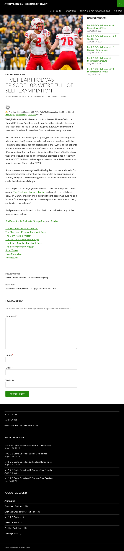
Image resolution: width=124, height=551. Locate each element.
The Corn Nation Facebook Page (22, 239)
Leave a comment (59, 96)
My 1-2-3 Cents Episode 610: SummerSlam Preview (100, 70)
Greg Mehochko (38, 96)
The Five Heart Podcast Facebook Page (25, 232)
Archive (8, 500)
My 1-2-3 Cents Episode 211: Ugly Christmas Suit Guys (30, 287)
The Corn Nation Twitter (18, 235)
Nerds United (70, 11)
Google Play (39, 221)
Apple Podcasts (24, 221)
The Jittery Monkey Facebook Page (23, 242)
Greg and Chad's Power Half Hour (20, 511)
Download (32, 114)
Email (9, 367)
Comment (11, 315)
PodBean (10, 221)
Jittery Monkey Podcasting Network (26, 3)
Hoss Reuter (11, 257)
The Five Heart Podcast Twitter (29, 192)
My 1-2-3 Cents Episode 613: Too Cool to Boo (26, 453)
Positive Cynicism (13, 528)
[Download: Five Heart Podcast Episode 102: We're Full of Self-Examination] (6, 112)
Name (9, 354)
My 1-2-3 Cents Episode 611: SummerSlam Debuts (100, 59)
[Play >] (7, 107)
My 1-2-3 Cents (55, 11)
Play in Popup (21, 114)
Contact (118, 11)
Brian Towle (11, 250)
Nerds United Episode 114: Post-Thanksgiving (26, 276)
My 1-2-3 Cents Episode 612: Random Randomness (100, 48)
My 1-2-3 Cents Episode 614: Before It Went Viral (100, 26)
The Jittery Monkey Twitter (19, 246)
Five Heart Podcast (15, 74)
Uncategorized (11, 533)
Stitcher (55, 221)
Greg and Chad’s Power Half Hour (95, 11)
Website (9, 380)
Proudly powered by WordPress (17, 547)
